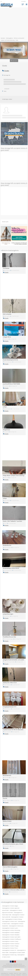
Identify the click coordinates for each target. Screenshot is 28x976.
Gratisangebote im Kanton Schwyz (10, 941)
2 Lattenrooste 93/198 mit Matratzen (13, 729)
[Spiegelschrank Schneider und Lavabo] (14, 651)
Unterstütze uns (4, 973)
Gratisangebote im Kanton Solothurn (10, 943)
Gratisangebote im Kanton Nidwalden (11, 932)
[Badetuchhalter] (14, 813)
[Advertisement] (14, 22)
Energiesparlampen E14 (9, 707)
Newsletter (18, 974)
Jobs (20, 973)
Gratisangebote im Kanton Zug (9, 954)
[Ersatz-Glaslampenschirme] (14, 351)
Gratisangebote (9, 38)
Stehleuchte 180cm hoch (10, 682)
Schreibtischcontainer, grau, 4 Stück (13, 844)
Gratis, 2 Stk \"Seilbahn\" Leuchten (12, 521)
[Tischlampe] (14, 260)
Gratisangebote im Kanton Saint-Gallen (11, 937)
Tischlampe (6, 268)
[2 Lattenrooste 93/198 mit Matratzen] (14, 721)
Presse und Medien (5, 974)
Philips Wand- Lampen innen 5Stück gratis (14, 475)
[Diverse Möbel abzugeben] (14, 858)
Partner (24, 973)
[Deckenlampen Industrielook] (14, 560)
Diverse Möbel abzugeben (10, 867)
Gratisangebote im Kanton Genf (9, 921)
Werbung (13, 974)
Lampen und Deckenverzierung (7, 40)
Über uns (16, 973)
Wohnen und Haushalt (19, 38)
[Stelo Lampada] (14, 305)
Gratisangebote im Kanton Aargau (10, 906)
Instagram (17, 961)
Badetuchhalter (7, 821)
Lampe (5, 407)
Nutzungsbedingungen (7, 966)
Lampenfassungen (8, 614)
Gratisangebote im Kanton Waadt (17, 952)
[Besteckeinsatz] (14, 767)
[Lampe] (14, 398)
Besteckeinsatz (7, 775)
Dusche (5, 798)
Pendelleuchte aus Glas (9, 637)
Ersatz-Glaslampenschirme (10, 360)
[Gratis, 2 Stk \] (14, 513)
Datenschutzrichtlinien (19, 966)
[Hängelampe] (14, 421)
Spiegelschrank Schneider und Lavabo (13, 660)
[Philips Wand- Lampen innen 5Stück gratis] (14, 467)
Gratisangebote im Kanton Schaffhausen (11, 939)
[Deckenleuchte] (14, 537)
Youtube (15, 961)
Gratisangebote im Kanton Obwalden (10, 934)
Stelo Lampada (7, 314)
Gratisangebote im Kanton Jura (16, 926)
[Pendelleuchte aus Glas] (14, 628)
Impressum (24, 974)
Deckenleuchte (7, 545)
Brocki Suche (5, 221)
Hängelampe (6, 429)
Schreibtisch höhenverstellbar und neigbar (15, 890)
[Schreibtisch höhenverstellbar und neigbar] (14, 881)
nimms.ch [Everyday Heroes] (16, 964)
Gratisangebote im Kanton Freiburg (13, 919)
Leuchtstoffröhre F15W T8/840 (11, 384)
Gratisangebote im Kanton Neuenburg (11, 930)
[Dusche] (14, 790)
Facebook (11, 961)
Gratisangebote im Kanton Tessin (10, 948)
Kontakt (11, 973)
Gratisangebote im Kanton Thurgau (10, 946)
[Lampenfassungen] (14, 605)
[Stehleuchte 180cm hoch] (14, 674)
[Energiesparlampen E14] (14, 698)
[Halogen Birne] (14, 328)
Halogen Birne (7, 337)
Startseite (3, 38)
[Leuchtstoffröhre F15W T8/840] (14, 375)
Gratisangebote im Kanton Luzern (10, 928)
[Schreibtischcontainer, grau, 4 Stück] (14, 835)
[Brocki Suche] (14, 133)
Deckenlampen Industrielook (11, 568)
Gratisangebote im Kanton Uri (9, 950)
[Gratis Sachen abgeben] (23, 4)
